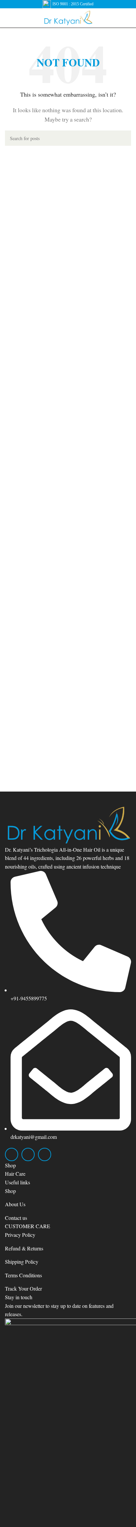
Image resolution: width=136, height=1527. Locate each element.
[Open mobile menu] (8, 18)
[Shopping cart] (128, 18)
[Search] (123, 138)
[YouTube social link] (44, 1154)
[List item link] (68, 1173)
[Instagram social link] (28, 1154)
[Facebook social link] (11, 1154)
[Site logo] (68, 17)
